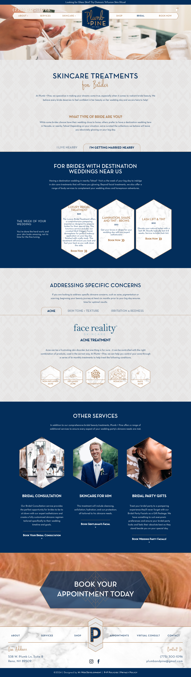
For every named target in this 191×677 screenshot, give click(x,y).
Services (45, 16)
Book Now (165, 16)
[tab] (67, 148)
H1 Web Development (89, 672)
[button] (176, 9)
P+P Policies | (112, 672)
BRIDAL (141, 16)
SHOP (119, 16)
